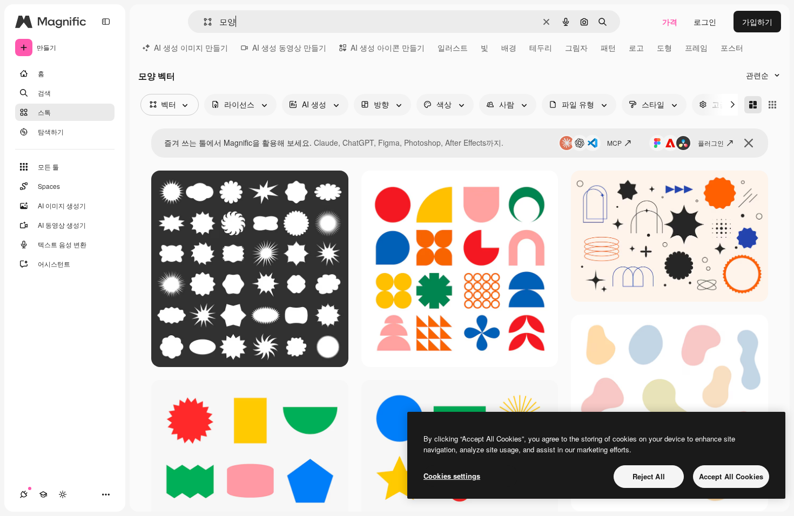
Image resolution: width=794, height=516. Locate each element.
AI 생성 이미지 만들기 (191, 47)
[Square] (772, 104)
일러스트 (453, 47)
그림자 (576, 47)
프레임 (696, 47)
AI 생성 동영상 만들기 (289, 47)
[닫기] (748, 143)
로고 (636, 47)
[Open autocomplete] (203, 22)
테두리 (540, 47)
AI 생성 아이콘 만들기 (388, 47)
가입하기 (757, 21)
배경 (508, 47)
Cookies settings (451, 476)
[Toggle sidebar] (106, 21)
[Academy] (43, 494)
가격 (669, 21)
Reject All (648, 476)
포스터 (732, 47)
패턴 (608, 47)
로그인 (705, 21)
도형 (664, 47)
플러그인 (711, 142)
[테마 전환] (62, 494)
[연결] (23, 494)
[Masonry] (753, 104)
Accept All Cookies (731, 476)
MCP (614, 142)
